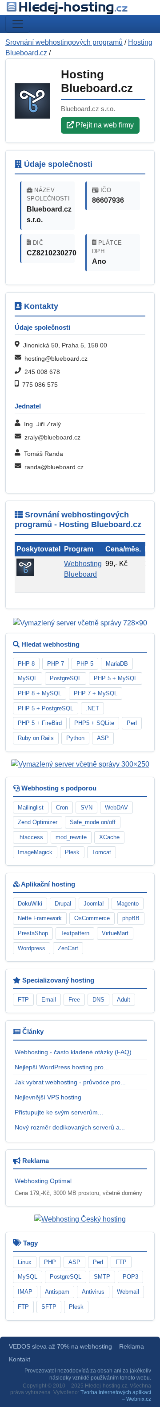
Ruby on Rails (36, 738)
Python (75, 738)
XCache (109, 837)
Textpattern (74, 933)
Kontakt (19, 1359)
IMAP (25, 1291)
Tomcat (101, 852)
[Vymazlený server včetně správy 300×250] (80, 764)
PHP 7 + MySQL (95, 693)
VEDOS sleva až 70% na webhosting (60, 1346)
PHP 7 (55, 663)
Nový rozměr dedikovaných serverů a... (70, 1127)
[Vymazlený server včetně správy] (80, 623)
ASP (103, 738)
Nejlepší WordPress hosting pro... (62, 1067)
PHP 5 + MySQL (115, 678)
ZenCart (68, 948)
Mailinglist (31, 807)
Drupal (63, 903)
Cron (62, 807)
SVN (86, 807)
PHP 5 (84, 663)
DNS (98, 999)
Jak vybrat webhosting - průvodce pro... (70, 1082)
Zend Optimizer (37, 822)
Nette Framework (40, 918)
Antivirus (93, 1291)
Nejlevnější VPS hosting (48, 1097)
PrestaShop (33, 933)
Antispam (57, 1291)
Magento (127, 903)
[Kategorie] (17, 24)
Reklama (131, 1346)
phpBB (131, 918)
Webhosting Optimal (43, 1180)
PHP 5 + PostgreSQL (45, 708)
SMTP (102, 1276)
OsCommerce (92, 918)
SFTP (48, 1306)
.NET (92, 708)
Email (48, 999)
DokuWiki (30, 903)
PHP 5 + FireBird (40, 723)
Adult (123, 999)
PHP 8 (26, 663)
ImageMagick (35, 852)
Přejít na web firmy (104, 125)
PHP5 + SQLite (94, 723)
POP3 (130, 1276)
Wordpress (31, 948)
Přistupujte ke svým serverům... (59, 1112)
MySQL (27, 678)
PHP (50, 1262)
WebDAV (116, 807)
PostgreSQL (65, 678)
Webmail (128, 1291)
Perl (132, 723)
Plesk (72, 852)
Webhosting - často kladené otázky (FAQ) (73, 1052)
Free (74, 999)
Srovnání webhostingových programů (64, 42)
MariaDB (117, 663)
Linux (25, 1262)
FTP (23, 999)
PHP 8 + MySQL (39, 693)
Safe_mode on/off (93, 822)
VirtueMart (115, 933)
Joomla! (94, 903)
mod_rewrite (71, 837)
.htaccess (30, 837)
